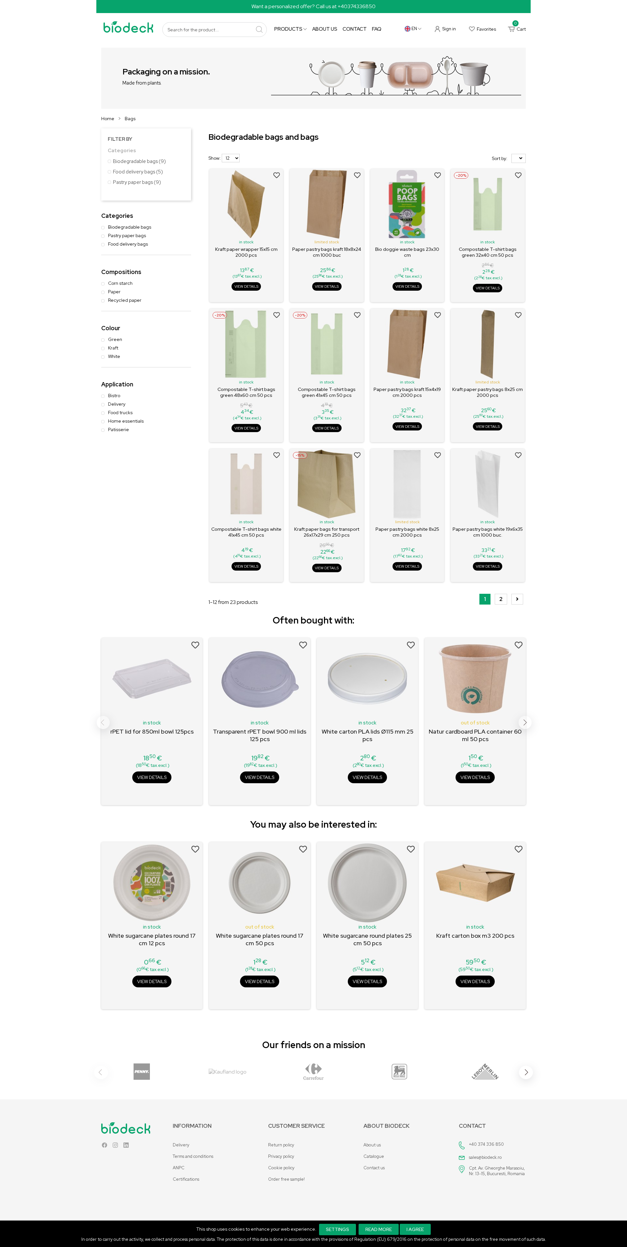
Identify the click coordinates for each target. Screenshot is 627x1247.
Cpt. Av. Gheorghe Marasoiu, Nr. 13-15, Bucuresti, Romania (497, 1170)
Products (288, 29)
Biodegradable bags (139, 161)
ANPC (179, 1168)
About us (324, 29)
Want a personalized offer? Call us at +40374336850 (313, 6)
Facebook (104, 1146)
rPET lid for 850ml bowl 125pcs (152, 731)
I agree (415, 1229)
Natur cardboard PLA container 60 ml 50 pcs (475, 735)
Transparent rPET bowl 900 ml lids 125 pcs (259, 735)
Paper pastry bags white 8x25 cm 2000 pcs (407, 532)
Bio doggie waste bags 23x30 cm (407, 252)
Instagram (115, 1146)
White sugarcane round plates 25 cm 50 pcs (367, 939)
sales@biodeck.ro (485, 1157)
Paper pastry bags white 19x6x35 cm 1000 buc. (488, 532)
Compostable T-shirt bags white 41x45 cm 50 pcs (246, 532)
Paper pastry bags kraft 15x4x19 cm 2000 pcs (407, 392)
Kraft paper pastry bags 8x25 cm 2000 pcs (487, 392)
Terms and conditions (193, 1156)
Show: (214, 158)
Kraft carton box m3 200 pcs (475, 935)
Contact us (374, 1168)
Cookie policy (281, 1168)
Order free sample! (286, 1179)
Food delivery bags (138, 172)
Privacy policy (281, 1156)
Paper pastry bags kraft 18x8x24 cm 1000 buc (326, 252)
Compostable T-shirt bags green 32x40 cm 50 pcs (488, 252)
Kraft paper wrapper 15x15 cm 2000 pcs (246, 252)
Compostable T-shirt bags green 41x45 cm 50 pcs (327, 392)
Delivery (181, 1145)
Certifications (186, 1179)
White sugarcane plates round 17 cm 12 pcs (152, 939)
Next (525, 722)
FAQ (376, 29)
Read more (378, 1229)
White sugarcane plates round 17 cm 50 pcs (259, 939)
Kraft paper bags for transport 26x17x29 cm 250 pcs (326, 532)
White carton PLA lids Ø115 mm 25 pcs (367, 735)
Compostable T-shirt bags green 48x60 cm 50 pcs (246, 392)
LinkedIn (126, 1146)
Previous (103, 722)
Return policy (281, 1145)
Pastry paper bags (137, 182)
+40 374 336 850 (486, 1144)
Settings (337, 1229)
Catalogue (373, 1156)
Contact (355, 29)
